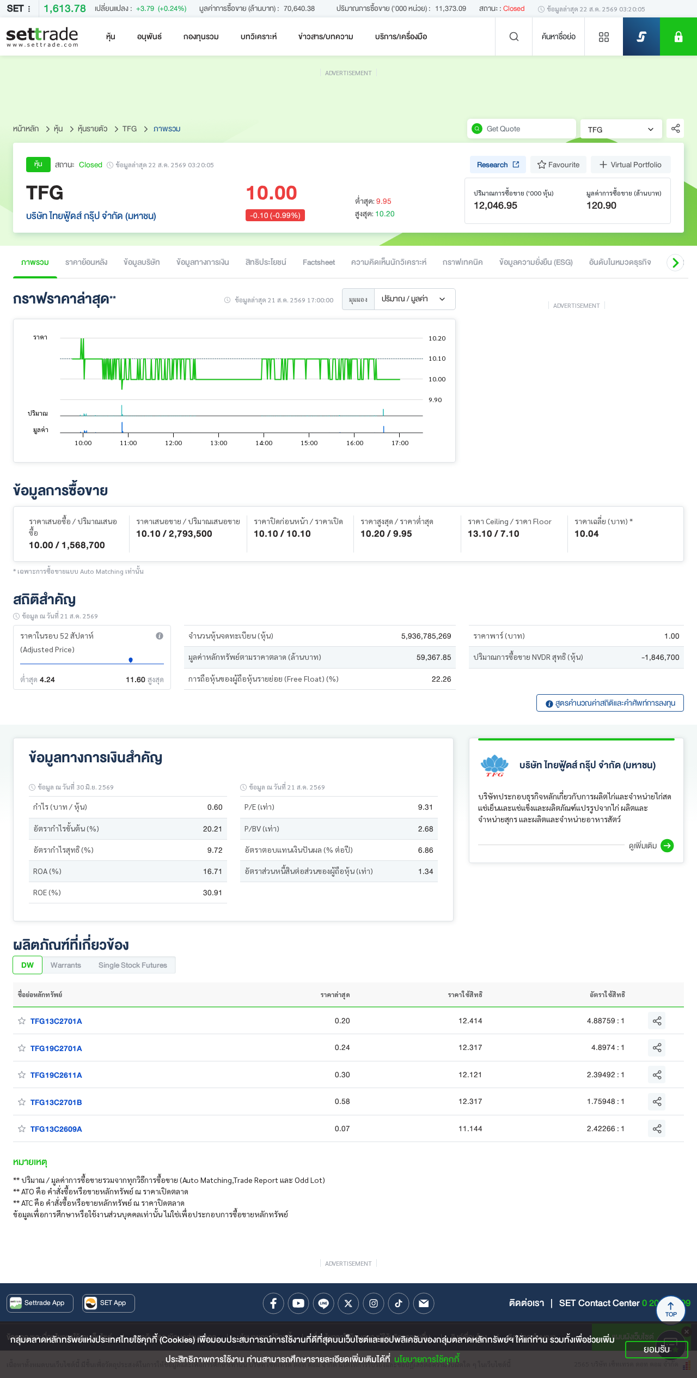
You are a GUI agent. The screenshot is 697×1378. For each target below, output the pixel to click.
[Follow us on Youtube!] (298, 1303)
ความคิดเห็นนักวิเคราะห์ (388, 262)
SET (15, 8)
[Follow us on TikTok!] (398, 1303)
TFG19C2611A (56, 1075)
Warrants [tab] (66, 965)
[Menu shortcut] (604, 36)
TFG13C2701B (56, 1102)
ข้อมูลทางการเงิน (202, 262)
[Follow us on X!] (348, 1303)
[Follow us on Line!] (323, 1303)
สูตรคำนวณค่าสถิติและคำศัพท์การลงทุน (614, 702)
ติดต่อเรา (526, 1303)
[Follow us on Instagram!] (373, 1303)
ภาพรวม (35, 262)
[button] (675, 262)
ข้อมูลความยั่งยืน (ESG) (536, 262)
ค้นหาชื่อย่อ (559, 36)
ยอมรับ (657, 1349)
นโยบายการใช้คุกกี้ (427, 1359)
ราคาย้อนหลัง (86, 262)
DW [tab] (27, 965)
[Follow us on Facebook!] (273, 1303)
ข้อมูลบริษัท (142, 262)
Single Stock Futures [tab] (133, 965)
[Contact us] (423, 1303)
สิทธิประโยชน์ (266, 262)
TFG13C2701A (56, 1021)
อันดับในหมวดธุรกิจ (620, 262)
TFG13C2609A (56, 1129)
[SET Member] (678, 36)
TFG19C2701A (56, 1048)
